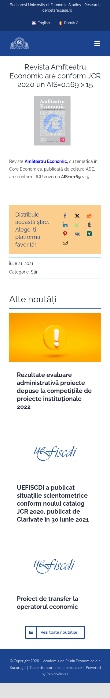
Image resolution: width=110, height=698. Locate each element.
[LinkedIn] (65, 225)
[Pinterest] (65, 234)
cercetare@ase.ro (57, 10)
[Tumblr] (89, 225)
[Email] (65, 243)
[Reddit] (89, 216)
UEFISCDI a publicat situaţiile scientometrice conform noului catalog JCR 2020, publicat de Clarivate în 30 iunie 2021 (53, 503)
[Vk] (77, 234)
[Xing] (89, 234)
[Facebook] (65, 216)
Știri (34, 272)
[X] (77, 216)
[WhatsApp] (77, 225)
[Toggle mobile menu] (97, 43)
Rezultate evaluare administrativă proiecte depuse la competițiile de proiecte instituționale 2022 (54, 390)
